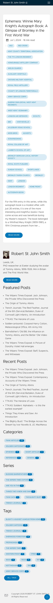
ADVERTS (27, 133)
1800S (10, 560)
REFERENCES (12, 458)
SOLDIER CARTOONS (16, 525)
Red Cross (22, 46)
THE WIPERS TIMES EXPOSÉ (18, 480)
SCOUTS (36, 116)
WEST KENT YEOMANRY (18, 110)
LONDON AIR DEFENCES (18, 116)
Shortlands (33, 170)
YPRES (35, 554)
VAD (11, 46)
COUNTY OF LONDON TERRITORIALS (23, 91)
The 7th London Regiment (19, 57)
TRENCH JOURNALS (15, 503)
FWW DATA (12, 497)
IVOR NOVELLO (23, 122)
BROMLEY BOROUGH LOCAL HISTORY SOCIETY (23, 157)
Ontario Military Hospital (20, 80)
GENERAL (32, 458)
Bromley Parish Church (19, 175)
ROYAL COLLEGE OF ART (18, 144)
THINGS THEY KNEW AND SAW (20, 491)
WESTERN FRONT (14, 554)
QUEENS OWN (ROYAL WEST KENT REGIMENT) (22, 104)
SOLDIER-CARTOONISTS (17, 446)
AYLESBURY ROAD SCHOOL (19, 127)
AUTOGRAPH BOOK (16, 192)
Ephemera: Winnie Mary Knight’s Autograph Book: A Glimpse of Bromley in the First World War (26, 28)
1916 (31, 565)
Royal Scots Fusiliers (18, 164)
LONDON (21, 181)
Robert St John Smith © (15, 3)
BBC (9, 122)
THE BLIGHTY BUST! (35, 497)
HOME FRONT (35, 187)
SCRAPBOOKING (14, 139)
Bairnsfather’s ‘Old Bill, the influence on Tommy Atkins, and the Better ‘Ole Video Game (26, 335)
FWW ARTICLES (14, 440)
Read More (13, 235)
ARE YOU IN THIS (14, 486)
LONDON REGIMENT (16, 187)
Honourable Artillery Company (23, 63)
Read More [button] (11, 280)
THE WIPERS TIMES (15, 548)
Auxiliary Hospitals (17, 74)
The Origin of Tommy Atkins (19, 303)
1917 (40, 560)
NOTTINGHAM (13, 565)
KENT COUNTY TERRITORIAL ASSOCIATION (25, 51)
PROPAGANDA (13, 542)
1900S (25, 560)
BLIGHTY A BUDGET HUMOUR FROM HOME (25, 519)
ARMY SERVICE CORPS (17, 97)
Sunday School (15, 170)
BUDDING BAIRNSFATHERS (18, 474)
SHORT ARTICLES (33, 452)
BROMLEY (39, 175)
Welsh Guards (14, 68)
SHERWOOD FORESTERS (17, 537)
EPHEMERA (12, 452)
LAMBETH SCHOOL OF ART (19, 150)
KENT (10, 181)
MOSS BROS (12, 133)
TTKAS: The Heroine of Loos (19, 319)
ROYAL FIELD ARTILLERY (18, 85)
